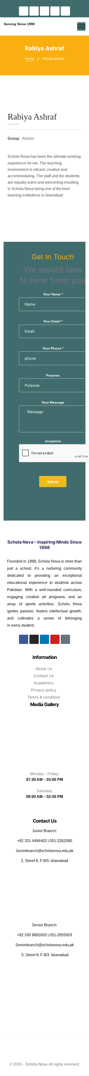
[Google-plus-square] (65, 11)
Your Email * (52, 321)
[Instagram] (34, 11)
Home (29, 58)
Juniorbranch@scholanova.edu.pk (44, 851)
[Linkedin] (44, 11)
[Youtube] (55, 11)
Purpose (53, 375)
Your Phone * (52, 348)
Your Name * (53, 294)
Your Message (53, 402)
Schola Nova (36, 1064)
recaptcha (53, 441)
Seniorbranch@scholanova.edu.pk (44, 945)
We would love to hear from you (53, 275)
